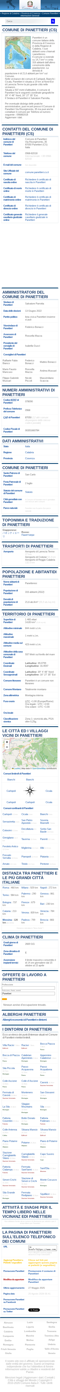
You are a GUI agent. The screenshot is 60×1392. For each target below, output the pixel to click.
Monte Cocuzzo (48, 1179)
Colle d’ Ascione (29, 1081)
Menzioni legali (13, 1377)
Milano (24, 887)
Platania (44, 856)
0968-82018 (31, 153)
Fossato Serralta (7, 856)
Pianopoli (26, 856)
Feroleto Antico (10, 846)
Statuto (28, 492)
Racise (25, 1045)
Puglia (30, 1349)
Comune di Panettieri (25, 468)
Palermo (25, 893)
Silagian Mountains (26, 1105)
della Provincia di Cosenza (43, 41)
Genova (44, 893)
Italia (27, 446)
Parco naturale (10, 508)
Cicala (8, 81)
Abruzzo (8, 1322)
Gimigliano (8, 837)
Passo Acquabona (46, 1068)
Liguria (30, 1327)
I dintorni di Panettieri (27, 1029)
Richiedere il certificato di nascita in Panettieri (38, 181)
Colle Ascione (10, 1081)
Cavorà (44, 1082)
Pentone (44, 863)
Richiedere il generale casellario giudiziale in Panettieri (36, 217)
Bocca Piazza (47, 1043)
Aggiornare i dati (13, 117)
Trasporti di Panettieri (27, 546)
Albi (42, 847)
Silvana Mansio (48, 1129)
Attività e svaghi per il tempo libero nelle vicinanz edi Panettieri (27, 1212)
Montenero (27, 1092)
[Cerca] (53, 21)
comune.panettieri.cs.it (37, 172)
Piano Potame (10, 1141)
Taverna (25, 839)
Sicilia (51, 1327)
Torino (6, 895)
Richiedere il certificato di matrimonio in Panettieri (38, 198)
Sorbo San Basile (45, 830)
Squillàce (45, 1194)
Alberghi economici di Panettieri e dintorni (25, 1019)
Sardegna (52, 1322)
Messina (7, 919)
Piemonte (30, 1344)
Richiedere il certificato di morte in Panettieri (38, 189)
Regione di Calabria (10, 13)
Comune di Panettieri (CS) (29, 30)
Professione (7, 984)
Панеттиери (27, 534)
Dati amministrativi (22, 441)
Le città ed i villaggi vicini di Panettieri (25, 733)
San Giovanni (47, 1092)
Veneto (52, 1353)
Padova (25, 919)
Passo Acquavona (27, 1068)
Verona (25, 912)
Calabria (29, 452)
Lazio (30, 1322)
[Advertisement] (30, 255)
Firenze (25, 902)
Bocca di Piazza (11, 1055)
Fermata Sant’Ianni (26, 1168)
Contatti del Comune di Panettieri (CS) (27, 131)
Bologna (7, 902)
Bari (42, 903)
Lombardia (30, 1331)
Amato (6, 863)
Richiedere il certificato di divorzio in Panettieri (38, 207)
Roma (6, 887)
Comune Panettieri (50, 13)
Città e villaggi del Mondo (22, 1380)
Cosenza (30, 458)
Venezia (44, 911)
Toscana (51, 1331)
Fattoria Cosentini (7, 1119)
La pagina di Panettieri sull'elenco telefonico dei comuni (29, 1237)
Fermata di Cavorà (8, 1093)
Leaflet (17, 768)
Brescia (44, 919)
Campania (8, 1336)
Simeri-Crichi (9, 1179)
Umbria (52, 1344)
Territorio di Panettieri (28, 614)
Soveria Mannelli (44, 821)
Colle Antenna (10, 1129)
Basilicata (8, 1327)
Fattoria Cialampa (7, 1168)
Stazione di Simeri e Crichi (29, 1179)
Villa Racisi (8, 1045)
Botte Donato (28, 1118)
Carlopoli (40, 78)
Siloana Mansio (29, 1129)
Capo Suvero (47, 1154)
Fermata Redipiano (26, 1194)
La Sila (6, 1106)
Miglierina (26, 847)
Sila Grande (9, 1192)
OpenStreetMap (39, 768)
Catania (7, 911)
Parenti (44, 839)
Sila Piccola (9, 1068)
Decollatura (27, 829)
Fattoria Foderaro (45, 1119)
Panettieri (37, 37)
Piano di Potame (48, 1141)
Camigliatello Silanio (28, 1155)
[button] (6, 742)
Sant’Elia (44, 1168)
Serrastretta (9, 821)
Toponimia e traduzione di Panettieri (28, 522)
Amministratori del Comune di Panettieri (25, 294)
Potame (25, 1142)
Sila (42, 1106)
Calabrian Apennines (26, 1056)
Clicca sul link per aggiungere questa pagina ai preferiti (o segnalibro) (42, 1262)
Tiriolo (24, 863)
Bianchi (50, 78)
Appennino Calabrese (45, 1056)
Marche (30, 1335)
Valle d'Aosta (52, 1349)
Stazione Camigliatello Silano (9, 1155)
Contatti (49, 1377)
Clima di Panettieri (22, 937)
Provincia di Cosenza (30, 13)
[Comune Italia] (29, 8)
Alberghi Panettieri (24, 1014)
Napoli (43, 887)
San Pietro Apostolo (26, 821)
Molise (30, 1340)
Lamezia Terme (15, 84)
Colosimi (7, 830)
